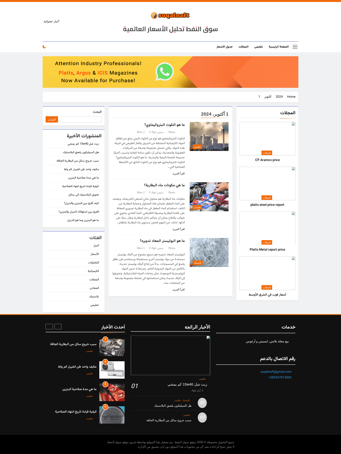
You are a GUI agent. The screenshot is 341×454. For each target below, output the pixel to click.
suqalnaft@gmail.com (275, 372)
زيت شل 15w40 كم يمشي (83, 144)
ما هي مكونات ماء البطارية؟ (164, 185)
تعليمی (258, 47)
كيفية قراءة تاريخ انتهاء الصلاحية (80, 186)
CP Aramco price (267, 160)
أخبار (96, 245)
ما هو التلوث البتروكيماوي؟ (164, 125)
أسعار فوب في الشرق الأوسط (267, 294)
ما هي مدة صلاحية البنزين (83, 178)
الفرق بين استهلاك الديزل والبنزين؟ (79, 212)
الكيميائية (93, 271)
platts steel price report (267, 205)
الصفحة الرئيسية (279, 47)
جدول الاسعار (224, 47)
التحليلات (93, 262)
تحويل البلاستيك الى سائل (83, 195)
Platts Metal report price (267, 249)
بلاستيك (197, 262)
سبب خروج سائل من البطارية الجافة (78, 161)
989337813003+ (279, 377)
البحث (97, 112)
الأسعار (95, 254)
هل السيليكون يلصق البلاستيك (81, 152)
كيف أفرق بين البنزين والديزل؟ (81, 203)
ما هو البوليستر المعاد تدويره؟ (162, 241)
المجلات (243, 47)
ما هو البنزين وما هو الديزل (83, 220)
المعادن (94, 288)
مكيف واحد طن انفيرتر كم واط (81, 169)
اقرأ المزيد (178, 173)
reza (172, 132)
